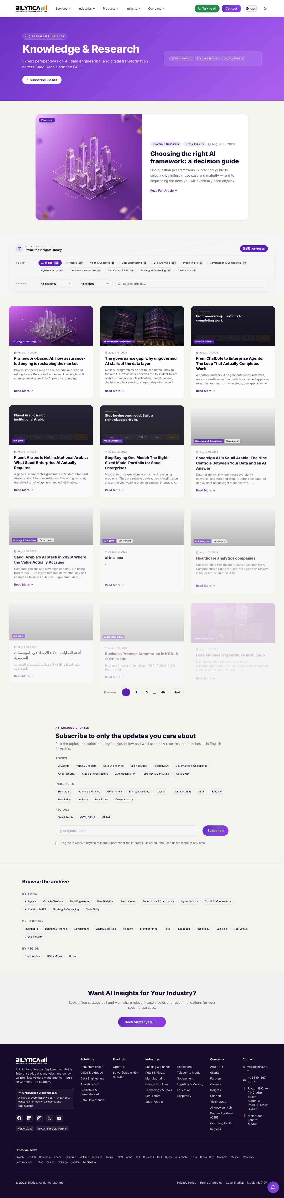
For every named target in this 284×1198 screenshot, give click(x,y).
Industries (85, 8)
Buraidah (148, 1157)
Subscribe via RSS (44, 80)
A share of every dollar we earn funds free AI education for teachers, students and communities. (44, 1099)
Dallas (39, 1162)
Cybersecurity (66, 773)
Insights (131, 8)
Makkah (84, 1157)
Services (61, 8)
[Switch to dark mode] (265, 8)
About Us (216, 1066)
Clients (214, 1072)
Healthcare (64, 791)
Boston (50, 1162)
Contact (231, 8)
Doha (194, 1157)
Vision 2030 (218, 1101)
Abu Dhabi (181, 1157)
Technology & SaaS (158, 1090)
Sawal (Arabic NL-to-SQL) (125, 1074)
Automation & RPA (125, 773)
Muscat (235, 1157)
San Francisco (24, 1162)
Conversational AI (92, 1066)
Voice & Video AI (91, 1072)
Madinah (97, 1157)
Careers (215, 1084)
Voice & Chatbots (86, 765)
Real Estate (101, 799)
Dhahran (71, 1157)
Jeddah (31, 1157)
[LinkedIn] (29, 1118)
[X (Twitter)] (49, 1118)
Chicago (63, 1162)
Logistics (83, 799)
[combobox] (56, 283)
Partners (216, 1078)
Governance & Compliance (191, 765)
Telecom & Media (188, 1072)
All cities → (89, 1162)
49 (163, 692)
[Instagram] (39, 1118)
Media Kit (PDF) (257, 1182)
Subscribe (215, 831)
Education (217, 791)
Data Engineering (113, 765)
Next (177, 692)
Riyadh (20, 1157)
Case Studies (235, 1182)
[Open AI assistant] (273, 1187)
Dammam (45, 1157)
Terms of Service (211, 1182)
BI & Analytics (139, 765)
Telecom (161, 791)
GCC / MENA (87, 817)
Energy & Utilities (139, 791)
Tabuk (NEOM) (114, 1157)
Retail (201, 791)
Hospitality (64, 799)
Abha (129, 1157)
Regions (215, 1129)
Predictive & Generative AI (89, 1092)
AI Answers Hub (221, 1107)
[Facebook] (19, 1118)
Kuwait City (207, 1157)
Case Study (183, 773)
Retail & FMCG (155, 1072)
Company (154, 8)
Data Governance (92, 1100)
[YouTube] (59, 1118)
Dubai (168, 1157)
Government (114, 791)
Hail (159, 1157)
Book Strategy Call (139, 1022)
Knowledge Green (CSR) (222, 1115)
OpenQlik (119, 1066)
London (75, 1162)
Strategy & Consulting (156, 773)
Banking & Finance (89, 791)
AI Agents (63, 765)
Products (109, 8)
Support (215, 1096)
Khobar (58, 1157)
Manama (222, 1157)
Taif (138, 1157)
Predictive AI (161, 765)
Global (106, 817)
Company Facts (221, 1123)
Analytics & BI (89, 1084)
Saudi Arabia (65, 817)
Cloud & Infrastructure (95, 773)
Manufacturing (182, 791)
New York (248, 1157)
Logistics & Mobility (190, 1084)
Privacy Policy (186, 1182)
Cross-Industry (124, 799)
